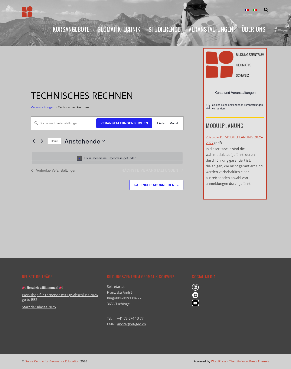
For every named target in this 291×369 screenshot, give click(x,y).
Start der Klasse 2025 (39, 307)
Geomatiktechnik (119, 28)
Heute (54, 141)
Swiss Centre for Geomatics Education (52, 361)
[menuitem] (247, 10)
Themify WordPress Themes (249, 361)
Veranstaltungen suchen (124, 123)
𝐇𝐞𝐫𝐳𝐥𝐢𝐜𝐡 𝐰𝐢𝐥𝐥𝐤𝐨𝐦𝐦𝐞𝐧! (42, 287)
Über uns (253, 28)
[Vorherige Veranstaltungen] (33, 141)
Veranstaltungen (210, 28)
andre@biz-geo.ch (131, 324)
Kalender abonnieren (154, 185)
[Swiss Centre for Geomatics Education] (27, 13)
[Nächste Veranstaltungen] (41, 141)
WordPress (218, 361)
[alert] (107, 158)
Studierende (164, 28)
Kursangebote (71, 28)
